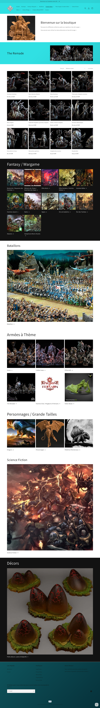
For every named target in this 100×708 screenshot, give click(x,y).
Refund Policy (39, 674)
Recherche (9, 669)
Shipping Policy (39, 677)
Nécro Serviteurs (54, 94)
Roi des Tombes (81, 212)
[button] (32, 6)
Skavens (9, 234)
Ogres (43, 212)
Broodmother (75, 151)
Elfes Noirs (45, 188)
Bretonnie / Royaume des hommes (15, 189)
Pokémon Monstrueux (72, 450)
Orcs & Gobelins (64, 212)
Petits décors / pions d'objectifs (17, 657)
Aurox (9, 370)
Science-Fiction (12, 553)
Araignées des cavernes (55, 151)
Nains (26, 212)
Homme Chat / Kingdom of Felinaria (47, 404)
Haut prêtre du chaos (12, 151)
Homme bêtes (80, 188)
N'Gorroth (68, 370)
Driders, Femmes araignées (56, 122)
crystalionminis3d (43, 704)
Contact (8, 672)
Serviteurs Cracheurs (11, 94)
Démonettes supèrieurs (34, 151)
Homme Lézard (12, 212)
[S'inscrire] (33, 691)
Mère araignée (10, 122)
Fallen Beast (68, 404)
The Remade (11, 404)
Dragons (9, 450)
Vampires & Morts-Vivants (32, 234)
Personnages (40, 450)
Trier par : (62, 68)
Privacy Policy (39, 672)
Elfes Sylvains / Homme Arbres (66, 189)
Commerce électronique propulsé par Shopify (55, 704)
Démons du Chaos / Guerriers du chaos (30, 189)
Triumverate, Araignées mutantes (79, 94)
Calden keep (40, 370)
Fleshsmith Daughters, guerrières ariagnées (38, 122)
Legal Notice (38, 669)
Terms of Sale (39, 680)
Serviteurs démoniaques (77, 122)
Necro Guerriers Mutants (34, 94)
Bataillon (10, 324)
